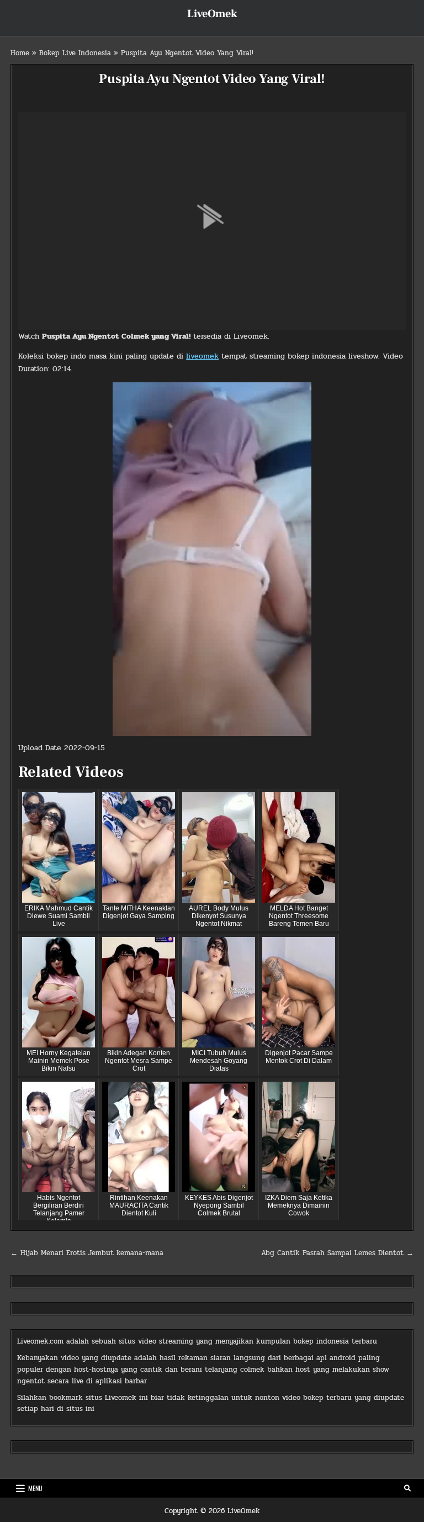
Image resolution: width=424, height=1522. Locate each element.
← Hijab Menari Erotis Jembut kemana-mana (86, 1252)
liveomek (202, 356)
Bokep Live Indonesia (75, 53)
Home (19, 53)
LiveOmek (212, 14)
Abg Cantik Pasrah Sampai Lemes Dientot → (337, 1252)
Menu (35, 1488)
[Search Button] (407, 1488)
